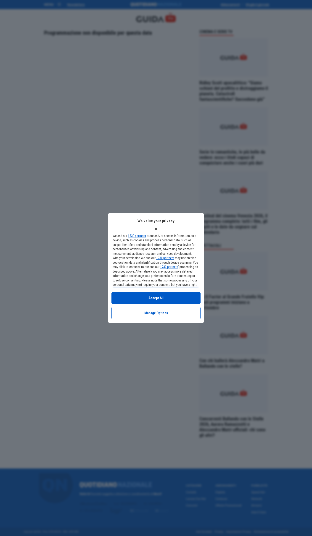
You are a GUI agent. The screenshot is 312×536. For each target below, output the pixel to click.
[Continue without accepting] (156, 229)
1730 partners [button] (137, 236)
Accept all (156, 298)
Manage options (156, 313)
